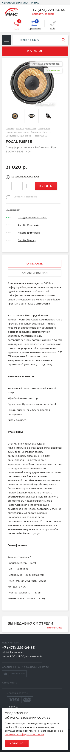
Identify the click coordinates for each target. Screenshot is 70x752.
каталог (35, 51)
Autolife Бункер (26, 240)
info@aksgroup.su (12, 652)
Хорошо (17, 744)
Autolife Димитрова (29, 233)
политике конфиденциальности (24, 735)
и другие (12, 707)
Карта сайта (9, 683)
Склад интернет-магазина (32, 218)
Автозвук (31, 128)
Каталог (20, 128)
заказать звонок (43, 14)
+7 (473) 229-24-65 (48, 10)
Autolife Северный (28, 225)
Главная (10, 128)
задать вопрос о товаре (25, 177)
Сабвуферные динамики (19, 136)
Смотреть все (54, 628)
